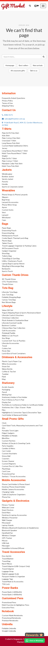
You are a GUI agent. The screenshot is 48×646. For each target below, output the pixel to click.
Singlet (5, 156)
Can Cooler (6, 451)
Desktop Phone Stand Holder (13, 487)
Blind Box (5, 438)
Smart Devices (7, 510)
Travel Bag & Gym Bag (11, 258)
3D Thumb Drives (9, 279)
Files (4, 410)
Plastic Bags (7, 241)
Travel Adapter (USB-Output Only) (16, 566)
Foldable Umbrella (9, 628)
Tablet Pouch (7, 243)
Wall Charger (7, 520)
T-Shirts (6, 129)
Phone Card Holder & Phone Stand (16, 484)
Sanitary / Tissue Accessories (14, 476)
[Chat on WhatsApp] (34, 640)
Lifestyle (7, 306)
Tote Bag (7, 288)
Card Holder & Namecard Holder (14, 415)
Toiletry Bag (7, 256)
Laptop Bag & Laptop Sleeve (13, 263)
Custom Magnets (9, 464)
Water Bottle (7, 369)
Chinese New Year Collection (13, 328)
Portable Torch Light (10, 430)
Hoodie (5, 184)
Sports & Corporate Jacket (12, 187)
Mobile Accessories (14, 480)
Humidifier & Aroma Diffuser (13, 548)
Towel (4, 346)
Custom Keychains (9, 453)
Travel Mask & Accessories (12, 581)
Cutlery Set (6, 348)
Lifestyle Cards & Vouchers (13, 315)
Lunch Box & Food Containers (14, 353)
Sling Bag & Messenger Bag (13, 266)
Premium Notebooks (10, 620)
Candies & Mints (8, 448)
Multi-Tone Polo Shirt (10, 166)
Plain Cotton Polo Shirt (11, 138)
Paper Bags (6, 228)
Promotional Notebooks (11, 618)
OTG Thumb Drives (10, 282)
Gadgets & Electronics (15, 501)
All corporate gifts (18, 71)
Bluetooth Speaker (9, 530)
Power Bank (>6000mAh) (12, 594)
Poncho (5, 181)
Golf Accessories (9, 330)
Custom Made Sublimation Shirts (15, 146)
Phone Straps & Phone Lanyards (15, 194)
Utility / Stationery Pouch (12, 261)
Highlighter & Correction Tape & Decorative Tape (21, 412)
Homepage (10, 65)
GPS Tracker (7, 538)
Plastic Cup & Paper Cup (12, 361)
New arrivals (38, 65)
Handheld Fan (7, 533)
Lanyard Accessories (10, 202)
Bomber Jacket (8, 176)
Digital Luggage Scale (10, 574)
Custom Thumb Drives (15, 275)
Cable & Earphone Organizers (13, 494)
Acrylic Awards (8, 387)
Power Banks (10, 588)
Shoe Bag (5, 253)
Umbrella (7, 624)
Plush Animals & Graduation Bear (15, 320)
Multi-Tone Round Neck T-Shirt (14, 153)
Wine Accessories (9, 364)
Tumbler (5, 374)
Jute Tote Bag (7, 295)
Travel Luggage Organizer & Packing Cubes (19, 246)
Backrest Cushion (9, 325)
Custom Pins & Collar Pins (12, 466)
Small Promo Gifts (13, 419)
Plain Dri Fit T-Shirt (9, 158)
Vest (4, 212)
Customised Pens (12, 598)
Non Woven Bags (9, 302)
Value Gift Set (7, 310)
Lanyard (5, 215)
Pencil (4, 392)
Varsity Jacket (7, 179)
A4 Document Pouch (10, 248)
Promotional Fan (8, 474)
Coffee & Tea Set (9, 371)
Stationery (8, 383)
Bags (5, 224)
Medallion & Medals (9, 436)
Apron (4, 207)
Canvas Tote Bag (9, 300)
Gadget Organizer (9, 251)
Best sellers (23, 65)
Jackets (7, 170)
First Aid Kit (6, 556)
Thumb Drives (7, 284)
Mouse (4, 540)
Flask (4, 377)
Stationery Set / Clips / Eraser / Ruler (16, 407)
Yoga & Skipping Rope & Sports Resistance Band (21, 313)
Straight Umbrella (9, 631)
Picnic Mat (6, 351)
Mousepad (6, 523)
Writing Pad (6, 395)
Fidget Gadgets (8, 433)
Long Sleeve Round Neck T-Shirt (15, 151)
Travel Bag (6, 561)
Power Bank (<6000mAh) (12, 592)
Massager (6, 546)
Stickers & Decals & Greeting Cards (16, 443)
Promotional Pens (9, 602)
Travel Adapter (8, 569)
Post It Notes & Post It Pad (13, 400)
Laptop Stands (8, 525)
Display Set (6, 402)
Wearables (8, 191)
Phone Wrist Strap (9, 205)
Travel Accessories (13, 552)
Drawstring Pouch (9, 230)
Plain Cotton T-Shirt (10, 161)
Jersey (4, 148)
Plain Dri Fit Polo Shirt (10, 133)
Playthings (6, 469)
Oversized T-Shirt (9, 141)
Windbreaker (7, 174)
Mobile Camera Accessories (13, 489)
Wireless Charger (9, 535)
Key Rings (6, 338)
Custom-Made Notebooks (12, 615)
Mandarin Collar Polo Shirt (12, 163)
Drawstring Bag (8, 233)
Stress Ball (6, 456)
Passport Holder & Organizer (13, 576)
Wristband (6, 217)
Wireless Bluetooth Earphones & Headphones (20, 528)
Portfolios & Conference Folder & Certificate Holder (22, 405)
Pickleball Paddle (8, 333)
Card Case (6, 471)
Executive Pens (8, 607)
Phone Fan (6, 497)
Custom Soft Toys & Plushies (13, 341)
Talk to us (33, 71)
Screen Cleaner (8, 461)
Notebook (8, 611)
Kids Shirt (6, 135)
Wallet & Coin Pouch (10, 336)
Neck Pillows (7, 564)
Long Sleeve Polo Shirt (11, 143)
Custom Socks (7, 210)
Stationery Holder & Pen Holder (14, 397)
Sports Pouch (7, 271)
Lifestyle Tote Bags (10, 292)
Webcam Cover (8, 507)
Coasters (5, 458)
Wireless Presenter (10, 518)
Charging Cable (8, 492)
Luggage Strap (8, 571)
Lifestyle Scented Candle (12, 323)
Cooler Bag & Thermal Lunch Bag (15, 238)
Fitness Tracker (8, 505)
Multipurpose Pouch (10, 235)
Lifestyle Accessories (10, 343)
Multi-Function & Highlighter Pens (15, 605)
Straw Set (6, 366)
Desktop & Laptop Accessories (14, 515)
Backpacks (6, 269)
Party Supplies (7, 446)
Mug (4, 379)
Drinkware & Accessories (17, 357)
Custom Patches (8, 441)
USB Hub (5, 543)
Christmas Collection (10, 318)
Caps (4, 220)
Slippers (5, 197)
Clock (4, 423)
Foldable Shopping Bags (11, 297)
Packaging (6, 389)
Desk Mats (6, 512)
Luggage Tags (7, 579)
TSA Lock (6, 584)
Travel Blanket (7, 559)
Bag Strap (6, 200)
